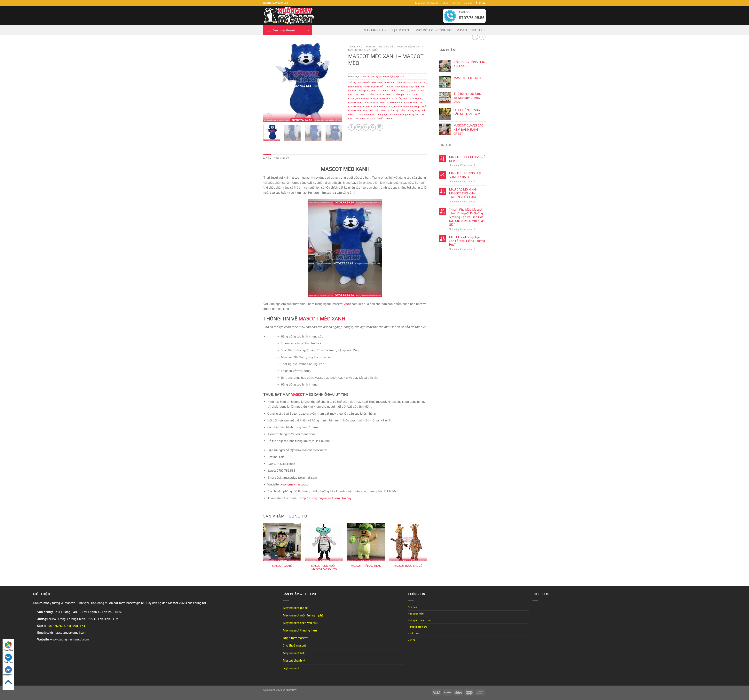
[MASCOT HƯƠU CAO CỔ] (408, 542)
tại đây (346, 498)
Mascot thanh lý (294, 660)
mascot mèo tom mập (360, 106)
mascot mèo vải (383, 106)
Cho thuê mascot (294, 645)
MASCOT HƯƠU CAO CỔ (408, 565)
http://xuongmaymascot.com (319, 498)
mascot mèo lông (366, 98)
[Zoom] (268, 117)
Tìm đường (8, 650)
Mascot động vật (409, 46)
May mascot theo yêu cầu (300, 623)
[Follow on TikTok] (480, 3)
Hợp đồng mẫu (416, 613)
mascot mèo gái (395, 94)
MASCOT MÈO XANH (322, 319)
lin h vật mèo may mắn (360, 86)
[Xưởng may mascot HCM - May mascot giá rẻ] (289, 16)
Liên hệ (468, 2)
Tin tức (456, 2)
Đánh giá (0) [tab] (281, 158)
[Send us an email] (484, 3)
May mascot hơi (293, 653)
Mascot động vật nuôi (363, 49)
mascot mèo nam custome (363, 102)
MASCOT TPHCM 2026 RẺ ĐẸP (467, 159)
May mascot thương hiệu (300, 630)
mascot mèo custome (372, 94)
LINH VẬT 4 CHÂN (384, 86)
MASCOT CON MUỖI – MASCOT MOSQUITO (324, 567)
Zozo (347, 304)
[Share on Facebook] (351, 127)
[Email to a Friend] (365, 127)
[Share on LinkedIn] (380, 127)
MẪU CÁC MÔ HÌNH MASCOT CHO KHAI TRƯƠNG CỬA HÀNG (463, 193)
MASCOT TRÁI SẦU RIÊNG (366, 565)
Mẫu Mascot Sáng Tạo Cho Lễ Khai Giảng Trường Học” (467, 240)
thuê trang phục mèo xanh (384, 114)
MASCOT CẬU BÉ (282, 565)
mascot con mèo (380, 90)
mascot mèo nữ (413, 102)
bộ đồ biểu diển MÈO (364, 82)
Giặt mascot (401, 30)
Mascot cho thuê (471, 30)
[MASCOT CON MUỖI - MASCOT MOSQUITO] (324, 542)
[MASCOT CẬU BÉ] (282, 542)
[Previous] (269, 82)
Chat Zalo (8, 662)
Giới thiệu (413, 607)
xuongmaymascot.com (296, 484)
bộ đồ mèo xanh (386, 82)
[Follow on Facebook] (476, 3)
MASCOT (298, 394)
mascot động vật (400, 90)
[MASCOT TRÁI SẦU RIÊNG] (366, 542)
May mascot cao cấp (426, 2)
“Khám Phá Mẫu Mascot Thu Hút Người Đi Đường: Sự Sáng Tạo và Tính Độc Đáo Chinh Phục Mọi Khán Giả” (467, 217)
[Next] (335, 82)
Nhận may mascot (295, 638)
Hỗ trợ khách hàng (418, 626)
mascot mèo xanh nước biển (363, 110)
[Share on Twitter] (358, 127)
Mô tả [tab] (267, 158)
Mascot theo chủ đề (379, 46)
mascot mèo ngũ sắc (391, 102)
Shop (445, 2)
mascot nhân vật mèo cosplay (397, 110)
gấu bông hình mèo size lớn (411, 82)
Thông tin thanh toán (419, 620)
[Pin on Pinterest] (372, 127)
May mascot (374, 30)
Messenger (8, 675)
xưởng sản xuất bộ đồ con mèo (376, 118)
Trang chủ (355, 46)
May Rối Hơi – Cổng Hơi (433, 30)
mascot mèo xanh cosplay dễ (409, 106)
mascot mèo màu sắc (389, 98)
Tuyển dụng (414, 633)
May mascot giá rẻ (295, 608)
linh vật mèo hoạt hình (407, 86)
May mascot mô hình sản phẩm (304, 615)
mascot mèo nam (412, 98)
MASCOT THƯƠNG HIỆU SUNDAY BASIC (466, 175)
